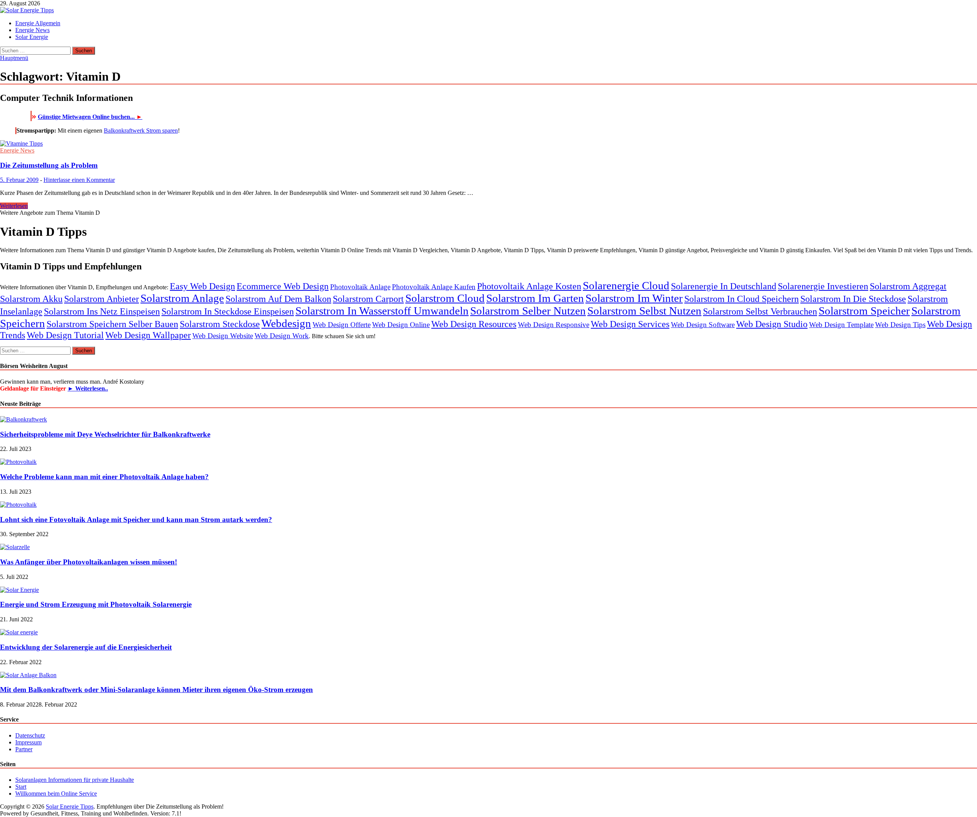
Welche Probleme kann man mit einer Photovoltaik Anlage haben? (104, 477)
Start (20, 786)
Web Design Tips (900, 325)
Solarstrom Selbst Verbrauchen (760, 311)
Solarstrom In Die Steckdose (853, 298)
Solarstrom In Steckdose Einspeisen (227, 311)
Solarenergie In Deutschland (723, 286)
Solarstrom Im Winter (634, 298)
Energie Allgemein (37, 23)
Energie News (32, 30)
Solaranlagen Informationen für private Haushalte (74, 779)
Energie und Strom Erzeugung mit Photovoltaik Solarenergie (96, 604)
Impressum (28, 742)
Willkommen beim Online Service (56, 793)
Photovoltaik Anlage (360, 287)
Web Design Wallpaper (148, 335)
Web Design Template (841, 325)
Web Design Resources (473, 324)
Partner (23, 749)
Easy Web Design (202, 286)
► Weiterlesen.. (88, 388)
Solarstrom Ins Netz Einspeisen (102, 311)
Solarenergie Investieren (823, 286)
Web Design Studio (772, 324)
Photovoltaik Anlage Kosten (529, 286)
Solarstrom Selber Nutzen (528, 311)
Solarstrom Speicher (864, 311)
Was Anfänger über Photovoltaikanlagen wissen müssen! (88, 562)
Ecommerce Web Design (283, 286)
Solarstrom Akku (31, 298)
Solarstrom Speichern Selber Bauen (112, 324)
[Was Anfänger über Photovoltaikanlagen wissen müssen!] (15, 547)
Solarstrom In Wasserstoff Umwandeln (382, 311)
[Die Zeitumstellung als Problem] (488, 143)
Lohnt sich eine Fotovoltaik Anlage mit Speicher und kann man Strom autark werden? (136, 519)
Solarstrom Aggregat (908, 286)
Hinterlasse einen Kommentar (79, 180)
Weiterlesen (14, 206)
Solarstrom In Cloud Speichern (741, 298)
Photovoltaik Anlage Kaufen (434, 287)
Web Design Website (222, 336)
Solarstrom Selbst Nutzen (644, 311)
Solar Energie (31, 37)
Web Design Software (703, 325)
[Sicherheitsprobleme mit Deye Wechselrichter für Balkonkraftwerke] (23, 419)
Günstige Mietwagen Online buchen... (90, 116)
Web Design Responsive (553, 325)
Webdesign (286, 323)
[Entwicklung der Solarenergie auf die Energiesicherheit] (19, 632)
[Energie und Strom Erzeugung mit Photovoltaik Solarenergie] (19, 590)
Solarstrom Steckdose (220, 324)
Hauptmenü (14, 58)
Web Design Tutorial (65, 335)
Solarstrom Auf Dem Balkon (278, 298)
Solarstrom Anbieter (101, 298)
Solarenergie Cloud (626, 285)
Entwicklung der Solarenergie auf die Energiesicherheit (86, 647)
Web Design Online (401, 325)
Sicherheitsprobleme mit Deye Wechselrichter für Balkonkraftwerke (105, 434)
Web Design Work (282, 336)
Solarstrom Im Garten (535, 298)
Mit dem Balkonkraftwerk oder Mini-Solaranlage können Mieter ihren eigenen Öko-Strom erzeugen (156, 690)
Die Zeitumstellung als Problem (49, 165)
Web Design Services (630, 324)
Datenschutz (30, 735)
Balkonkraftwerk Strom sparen (141, 130)
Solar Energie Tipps (70, 806)
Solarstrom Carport (368, 298)
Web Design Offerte (342, 325)
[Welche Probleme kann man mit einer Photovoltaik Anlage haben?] (18, 462)
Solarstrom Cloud (445, 298)
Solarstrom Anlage (182, 298)
